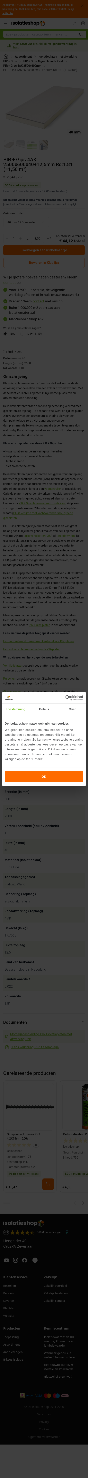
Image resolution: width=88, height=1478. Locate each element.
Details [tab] (44, 709)
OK (44, 776)
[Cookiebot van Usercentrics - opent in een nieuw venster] (65, 697)
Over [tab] (72, 709)
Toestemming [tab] (15, 709)
